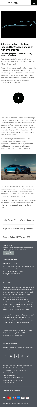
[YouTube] (11, 356)
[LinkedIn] (16, 356)
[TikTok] (28, 356)
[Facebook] (5, 356)
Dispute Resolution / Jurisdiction (12, 380)
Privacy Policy (27, 365)
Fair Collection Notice (19, 368)
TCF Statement (7, 370)
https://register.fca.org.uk (18, 335)
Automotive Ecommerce (20, 403)
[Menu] (34, 2)
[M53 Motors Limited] (13, 3)
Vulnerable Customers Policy (12, 373)
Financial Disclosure (9, 375)
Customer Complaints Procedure (13, 378)
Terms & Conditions (16, 365)
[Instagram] (22, 356)
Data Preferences (8, 382)
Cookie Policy (7, 368)
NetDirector (6, 403)
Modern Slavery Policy (21, 370)
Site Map (5, 365)
